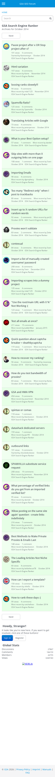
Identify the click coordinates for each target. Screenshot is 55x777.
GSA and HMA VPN (22, 392)
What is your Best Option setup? (30, 138)
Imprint (36, 769)
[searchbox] (27, 18)
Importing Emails (21, 172)
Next (11, 35)
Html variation (19, 66)
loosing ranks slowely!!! (24, 84)
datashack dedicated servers (28, 428)
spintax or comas (21, 410)
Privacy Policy (23, 769)
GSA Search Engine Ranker (22, 58)
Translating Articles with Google (29, 120)
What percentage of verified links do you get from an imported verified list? (30, 489)
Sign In (7, 637)
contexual (17, 243)
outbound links (20, 446)
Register (19, 637)
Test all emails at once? (24, 321)
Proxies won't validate (24, 228)
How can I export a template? (28, 579)
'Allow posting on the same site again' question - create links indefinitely (29, 514)
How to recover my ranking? (27, 358)
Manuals (46, 769)
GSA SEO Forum (28, 3)
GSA (6, 769)
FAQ (28, 772)
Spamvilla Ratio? (20, 102)
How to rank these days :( (26, 597)
